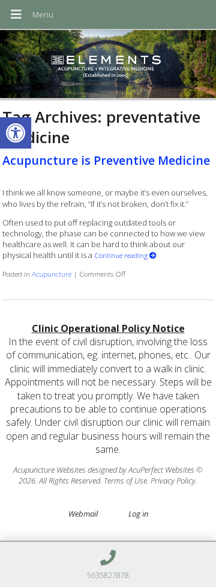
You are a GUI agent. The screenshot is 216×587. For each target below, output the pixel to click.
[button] (15, 133)
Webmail (83, 513)
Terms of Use (125, 480)
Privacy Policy (173, 480)
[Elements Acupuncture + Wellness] (108, 65)
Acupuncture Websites (49, 469)
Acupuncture (51, 273)
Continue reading (121, 255)
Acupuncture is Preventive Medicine (106, 160)
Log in (138, 513)
